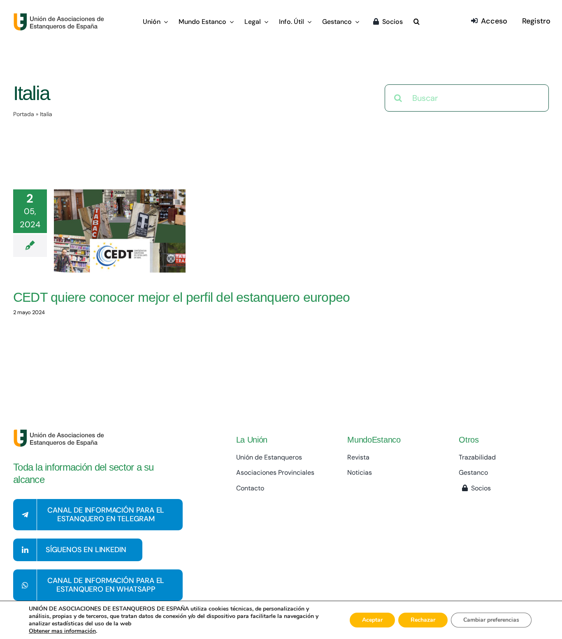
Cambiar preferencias (491, 620)
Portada (23, 114)
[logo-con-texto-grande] (60, 17)
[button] (416, 22)
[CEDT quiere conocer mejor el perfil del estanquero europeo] (120, 231)
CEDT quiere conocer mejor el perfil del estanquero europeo (181, 297)
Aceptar (372, 620)
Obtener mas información (62, 631)
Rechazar (423, 620)
